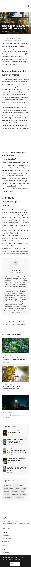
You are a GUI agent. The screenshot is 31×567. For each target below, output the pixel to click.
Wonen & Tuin (6, 541)
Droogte (17, 488)
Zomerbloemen (19, 497)
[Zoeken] (28, 6)
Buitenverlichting (8, 488)
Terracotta (7, 494)
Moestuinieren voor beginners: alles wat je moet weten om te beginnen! (16, 468)
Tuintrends (23, 494)
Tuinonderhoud (6, 535)
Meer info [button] (17, 559)
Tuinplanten (15, 494)
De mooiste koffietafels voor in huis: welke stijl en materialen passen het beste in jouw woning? (17, 450)
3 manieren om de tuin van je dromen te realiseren (17, 431)
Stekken (22, 491)
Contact (4, 549)
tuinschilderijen (16, 51)
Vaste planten (7, 485)
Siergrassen (15, 491)
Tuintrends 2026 (8, 497)
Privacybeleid (5, 552)
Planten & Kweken (7, 538)
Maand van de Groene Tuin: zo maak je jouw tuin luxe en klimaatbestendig (16, 441)
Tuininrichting (10, 38)
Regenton (6, 491)
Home (3, 38)
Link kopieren (21, 324)
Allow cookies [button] (15, 564)
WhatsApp (11, 321)
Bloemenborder (18, 485)
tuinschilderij (11, 186)
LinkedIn (7, 324)
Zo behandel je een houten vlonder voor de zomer (16, 459)
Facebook (21, 321)
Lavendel (24, 488)
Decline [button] (6, 564)
